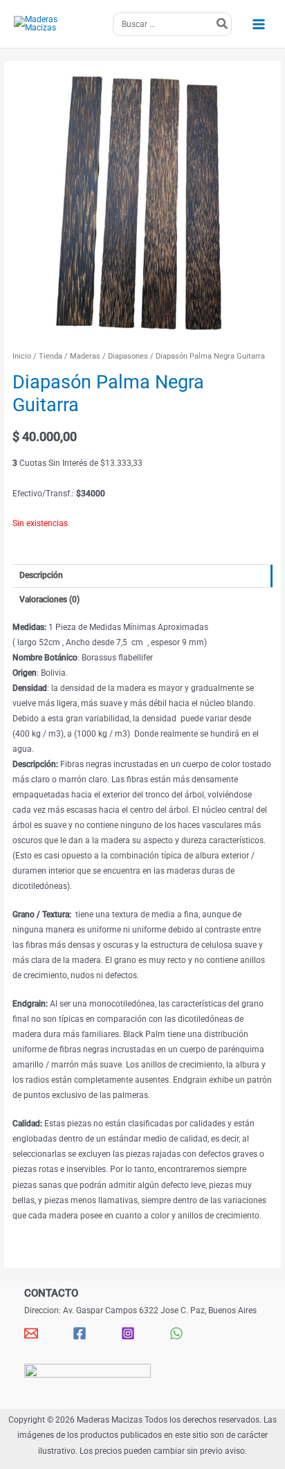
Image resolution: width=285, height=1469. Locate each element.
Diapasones (128, 356)
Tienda (50, 356)
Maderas (85, 356)
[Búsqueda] (223, 24)
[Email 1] (31, 1333)
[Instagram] (128, 1333)
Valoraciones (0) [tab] (49, 599)
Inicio (21, 356)
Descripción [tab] (41, 575)
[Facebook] (79, 1333)
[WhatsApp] (176, 1333)
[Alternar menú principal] (258, 24)
